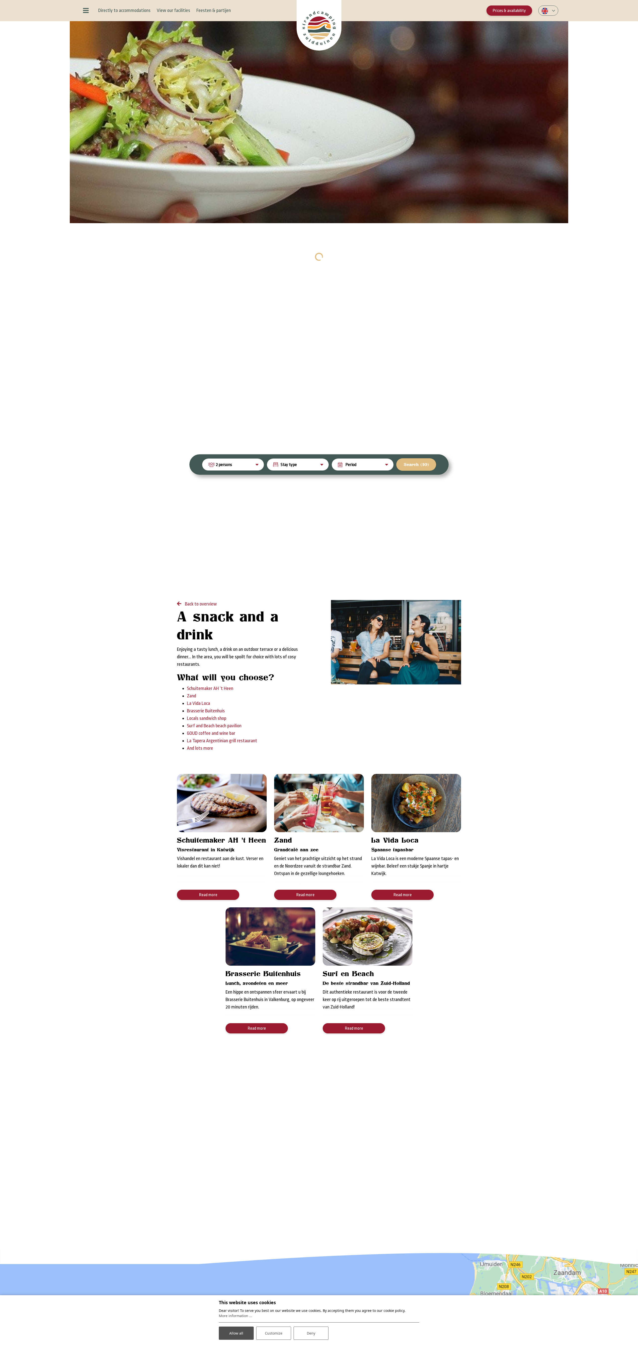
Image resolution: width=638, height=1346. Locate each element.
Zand (191, 696)
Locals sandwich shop (206, 718)
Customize (273, 1333)
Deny (311, 1333)
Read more (208, 894)
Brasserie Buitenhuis (206, 711)
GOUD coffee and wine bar (211, 733)
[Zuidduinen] (319, 25)
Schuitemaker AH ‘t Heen (210, 688)
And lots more (200, 748)
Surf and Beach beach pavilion (214, 726)
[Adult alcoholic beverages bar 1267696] (396, 642)
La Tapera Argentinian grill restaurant (222, 740)
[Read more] (222, 803)
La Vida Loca (198, 703)
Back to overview (200, 604)
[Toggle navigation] (86, 10)
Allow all (236, 1333)
